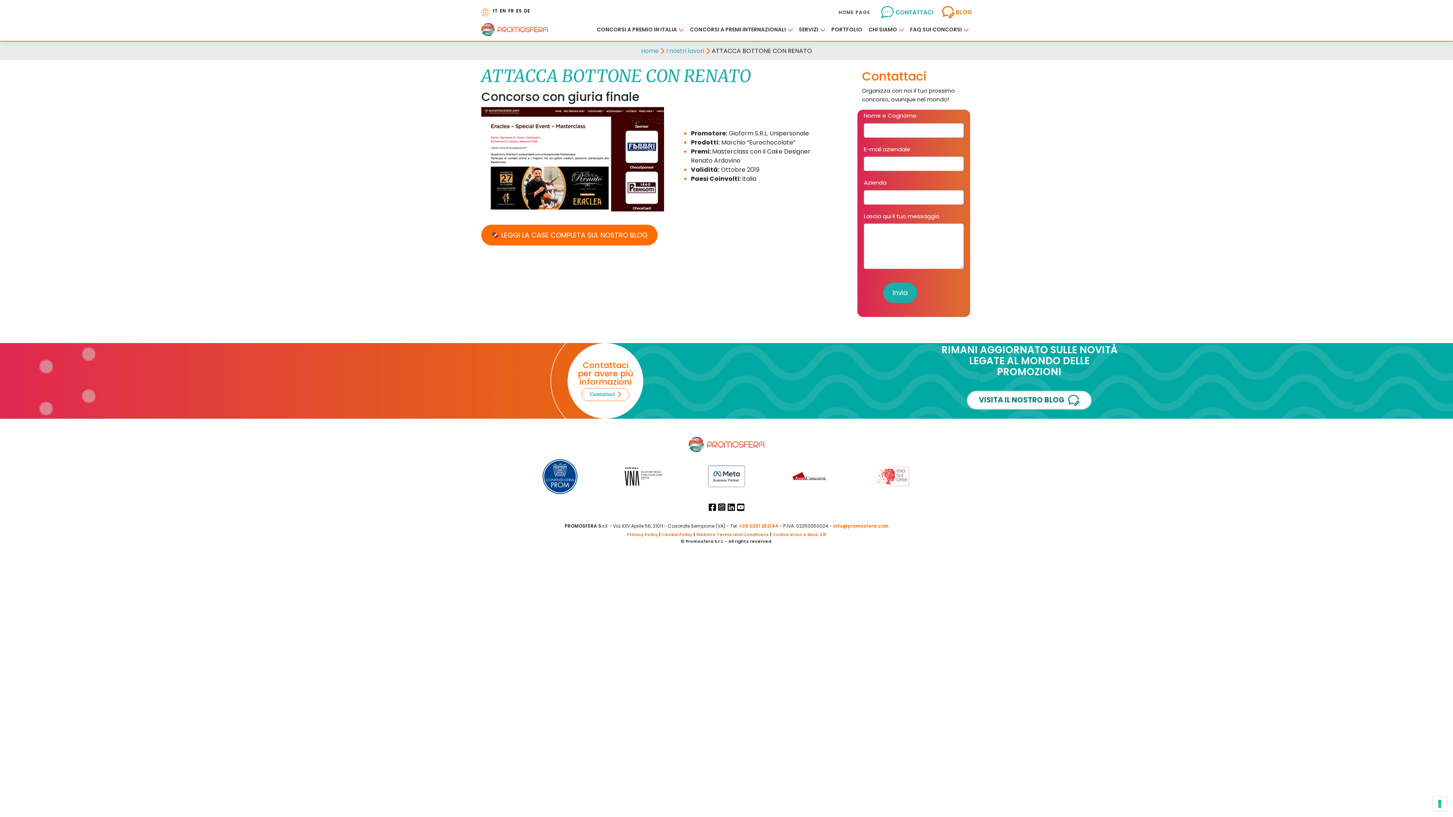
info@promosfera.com (860, 526)
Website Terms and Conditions (732, 534)
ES (519, 11)
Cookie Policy (677, 534)
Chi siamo (882, 29)
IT (495, 11)
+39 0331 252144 (758, 526)
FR (511, 11)
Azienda (875, 182)
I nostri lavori (685, 51)
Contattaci (602, 394)
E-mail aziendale (887, 149)
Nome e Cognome (890, 116)
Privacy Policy (642, 534)
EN (503, 11)
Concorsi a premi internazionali (738, 29)
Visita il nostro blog (1021, 400)
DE (527, 11)
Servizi (808, 29)
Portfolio (846, 29)
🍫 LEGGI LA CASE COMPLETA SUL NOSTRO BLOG (569, 235)
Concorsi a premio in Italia (637, 29)
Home (650, 51)
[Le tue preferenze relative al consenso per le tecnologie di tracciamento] (1440, 804)
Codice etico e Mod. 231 (799, 534)
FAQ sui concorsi (936, 29)
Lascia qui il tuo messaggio (902, 216)
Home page (854, 12)
